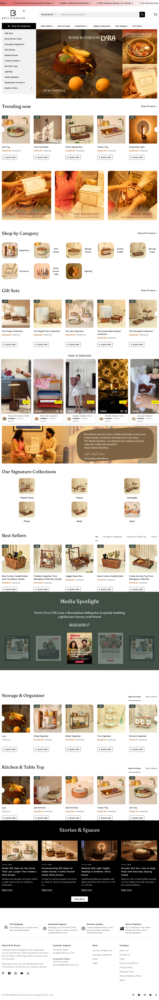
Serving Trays (152, 250)
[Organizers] (10, 250)
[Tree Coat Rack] (48, 129)
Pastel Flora (26, 497)
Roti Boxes (56, 250)
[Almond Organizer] (143, 719)
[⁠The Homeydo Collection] (143, 314)
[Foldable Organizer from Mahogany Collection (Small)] (48, 559)
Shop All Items (148, 106)
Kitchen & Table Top (102, 950)
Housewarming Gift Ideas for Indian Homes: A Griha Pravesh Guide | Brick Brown (58, 871)
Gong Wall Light (137, 147)
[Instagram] (15, 973)
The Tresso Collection (12, 331)
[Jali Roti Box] (48, 790)
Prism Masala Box (74, 147)
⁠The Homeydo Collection (141, 331)
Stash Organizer (73, 736)
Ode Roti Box (71, 808)
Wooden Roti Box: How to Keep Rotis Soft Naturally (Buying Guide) (138, 871)
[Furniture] (10, 271)
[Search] (142, 14)
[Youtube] (21, 973)
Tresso (79, 497)
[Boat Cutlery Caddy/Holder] (111, 559)
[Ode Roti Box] (79, 790)
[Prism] (27, 510)
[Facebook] (9, 973)
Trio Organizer (104, 736)
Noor (132, 521)
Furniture (24, 271)
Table (95, 963)
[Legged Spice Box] (79, 559)
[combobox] (92, 14)
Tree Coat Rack (41, 147)
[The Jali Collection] (79, 314)
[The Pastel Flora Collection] (48, 314)
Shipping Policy (126, 971)
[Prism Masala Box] (79, 129)
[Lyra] (16, 719)
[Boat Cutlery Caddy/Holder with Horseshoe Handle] (16, 559)
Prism (27, 521)
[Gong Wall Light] (143, 129)
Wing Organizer (41, 736)
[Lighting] (74, 271)
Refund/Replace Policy (130, 976)
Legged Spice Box (74, 576)
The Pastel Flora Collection (47, 331)
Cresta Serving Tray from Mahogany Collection (141, 577)
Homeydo (132, 497)
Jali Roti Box (40, 808)
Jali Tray (6, 147)
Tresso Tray (102, 147)
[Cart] (155, 14)
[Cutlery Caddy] (106, 250)
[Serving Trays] (138, 250)
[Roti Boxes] (42, 250)
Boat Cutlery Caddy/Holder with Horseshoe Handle (15, 577)
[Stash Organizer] (79, 719)
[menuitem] (19, 33)
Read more (7, 890)
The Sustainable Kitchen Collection (109, 332)
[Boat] (79, 510)
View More (79, 899)
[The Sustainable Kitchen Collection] (111, 314)
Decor (95, 959)
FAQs (121, 959)
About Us (123, 950)
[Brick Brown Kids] (42, 271)
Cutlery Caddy (120, 250)
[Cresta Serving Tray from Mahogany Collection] (143, 559)
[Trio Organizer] (111, 719)
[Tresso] (79, 486)
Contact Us (124, 955)
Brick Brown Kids (56, 271)
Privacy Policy (126, 967)
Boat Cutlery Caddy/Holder (110, 576)
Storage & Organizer (102, 955)
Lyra (4, 736)
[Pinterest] (3, 973)
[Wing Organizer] (48, 719)
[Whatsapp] (28, 973)
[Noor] (132, 510)
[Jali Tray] (16, 129)
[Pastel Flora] (27, 486)
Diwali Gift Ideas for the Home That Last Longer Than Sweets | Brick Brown (19, 871)
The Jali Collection (74, 331)
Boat (79, 521)
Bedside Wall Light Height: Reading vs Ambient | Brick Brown (96, 871)
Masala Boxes (88, 250)
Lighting (88, 271)
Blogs (122, 980)
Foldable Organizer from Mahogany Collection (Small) (48, 577)
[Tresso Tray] (111, 129)
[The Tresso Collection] (16, 314)
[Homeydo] (132, 486)
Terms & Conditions (128, 963)
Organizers (24, 250)
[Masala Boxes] (74, 250)
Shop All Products (146, 233)
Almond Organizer (138, 736)
